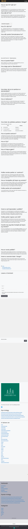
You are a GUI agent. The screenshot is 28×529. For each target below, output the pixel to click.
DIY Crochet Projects (4, 436)
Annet (3, 266)
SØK (25, 340)
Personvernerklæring (4, 488)
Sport (2, 459)
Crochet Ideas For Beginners (5, 430)
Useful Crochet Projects (5, 462)
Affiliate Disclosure (4, 491)
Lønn (2, 452)
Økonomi (2, 456)
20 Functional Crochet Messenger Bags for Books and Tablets (11, 413)
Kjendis (2, 449)
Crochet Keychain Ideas (5, 433)
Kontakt (2, 487)
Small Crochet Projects (5, 458)
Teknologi (2, 461)
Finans (2, 443)
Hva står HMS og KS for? (6, 267)
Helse (2, 445)
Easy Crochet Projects (4, 440)
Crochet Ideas (3, 429)
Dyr (1, 437)
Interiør (2, 508)
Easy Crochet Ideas (4, 439)
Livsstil (2, 450)
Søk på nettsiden (3, 339)
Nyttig (2, 455)
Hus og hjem (3, 446)
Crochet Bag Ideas (4, 426)
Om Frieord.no (3, 485)
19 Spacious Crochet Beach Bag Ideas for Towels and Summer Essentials (13, 416)
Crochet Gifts (3, 427)
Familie (2, 442)
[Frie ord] (3, 1)
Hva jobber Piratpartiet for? (6, 268)
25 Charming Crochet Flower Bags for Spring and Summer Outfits (11, 412)
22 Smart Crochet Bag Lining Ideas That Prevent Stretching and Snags (12, 415)
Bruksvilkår (3, 490)
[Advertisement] (14, 238)
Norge (2, 453)
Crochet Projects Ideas (5, 434)
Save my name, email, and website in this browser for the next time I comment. (13, 293)
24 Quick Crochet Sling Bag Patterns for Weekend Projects (10, 418)
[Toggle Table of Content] (10, 23)
